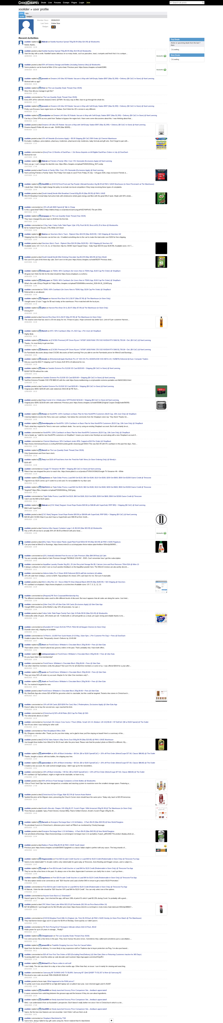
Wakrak (45, 42)
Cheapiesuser (47, 936)
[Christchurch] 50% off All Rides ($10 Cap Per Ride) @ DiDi (65, 713)
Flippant (45, 298)
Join (88, 3)
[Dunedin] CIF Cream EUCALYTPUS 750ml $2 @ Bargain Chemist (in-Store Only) (74, 627)
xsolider (27, 42)
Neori (44, 645)
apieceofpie (46, 753)
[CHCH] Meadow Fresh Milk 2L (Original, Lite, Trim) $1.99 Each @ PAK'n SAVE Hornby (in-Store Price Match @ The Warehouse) (92, 918)
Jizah (44, 681)
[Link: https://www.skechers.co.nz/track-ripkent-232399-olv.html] (161, 248)
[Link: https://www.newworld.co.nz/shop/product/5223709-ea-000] (161, 836)
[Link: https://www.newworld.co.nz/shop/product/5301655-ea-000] (161, 262)
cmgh (44, 868)
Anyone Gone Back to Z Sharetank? (57, 896)
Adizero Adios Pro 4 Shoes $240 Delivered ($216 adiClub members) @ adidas (72, 573)
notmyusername (48, 654)
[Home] (29, 2)
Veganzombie (47, 859)
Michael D (46, 963)
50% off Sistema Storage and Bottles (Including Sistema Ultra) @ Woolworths (71, 65)
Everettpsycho (47, 423)
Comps (66, 3)
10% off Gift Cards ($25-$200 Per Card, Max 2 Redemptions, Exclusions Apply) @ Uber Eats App (80, 704)
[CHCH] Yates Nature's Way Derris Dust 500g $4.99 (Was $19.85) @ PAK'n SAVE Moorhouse (77, 740)
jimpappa (45, 216)
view (21, 13)
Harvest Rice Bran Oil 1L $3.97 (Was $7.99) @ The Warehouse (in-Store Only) (80, 298)
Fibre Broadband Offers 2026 (54, 731)
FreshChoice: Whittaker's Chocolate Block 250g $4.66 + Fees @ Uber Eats (77, 645)
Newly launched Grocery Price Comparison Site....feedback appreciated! (79, 990)
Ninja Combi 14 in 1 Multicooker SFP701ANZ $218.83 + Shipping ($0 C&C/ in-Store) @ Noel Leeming (80, 400)
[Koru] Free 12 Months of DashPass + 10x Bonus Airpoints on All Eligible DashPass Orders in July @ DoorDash (85, 152)
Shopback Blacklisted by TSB (54, 1018)
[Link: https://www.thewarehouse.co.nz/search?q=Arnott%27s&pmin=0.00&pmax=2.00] (161, 813)
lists (27, 13)
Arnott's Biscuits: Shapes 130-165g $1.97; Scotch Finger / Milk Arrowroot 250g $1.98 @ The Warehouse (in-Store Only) (87, 808)
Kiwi (43, 88)
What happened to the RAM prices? (60, 981)
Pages (74, 3)
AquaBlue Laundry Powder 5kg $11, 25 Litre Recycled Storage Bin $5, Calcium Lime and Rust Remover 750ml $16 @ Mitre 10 (91, 564)
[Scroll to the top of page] (111, 1020)
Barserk (45, 822)
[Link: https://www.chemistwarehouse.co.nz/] (161, 143)
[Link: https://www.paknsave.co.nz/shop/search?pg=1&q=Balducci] (161, 850)
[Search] (203, 2)
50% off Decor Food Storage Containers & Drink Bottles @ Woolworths (69, 781)
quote (44, 672)
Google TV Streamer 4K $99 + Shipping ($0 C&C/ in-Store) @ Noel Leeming (72, 469)
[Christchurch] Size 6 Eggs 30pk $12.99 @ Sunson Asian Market (66, 794)
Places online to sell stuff (61, 963)
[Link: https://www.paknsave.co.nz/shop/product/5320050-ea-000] (161, 198)
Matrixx (45, 234)
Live (50, 3)
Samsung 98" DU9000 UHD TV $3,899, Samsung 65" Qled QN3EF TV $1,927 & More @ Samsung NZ (82, 973)
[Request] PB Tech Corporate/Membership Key (61, 596)
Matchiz (45, 340)
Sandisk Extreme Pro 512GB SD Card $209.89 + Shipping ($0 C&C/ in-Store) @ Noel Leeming (84, 368)
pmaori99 (45, 945)
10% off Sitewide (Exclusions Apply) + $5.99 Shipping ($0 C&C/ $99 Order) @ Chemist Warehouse (79, 138)
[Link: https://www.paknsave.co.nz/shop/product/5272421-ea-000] (161, 547)
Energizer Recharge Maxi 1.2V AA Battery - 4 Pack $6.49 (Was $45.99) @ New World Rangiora (87, 822)
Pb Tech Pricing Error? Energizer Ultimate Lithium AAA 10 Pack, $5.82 (69, 927)
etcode (44, 359)
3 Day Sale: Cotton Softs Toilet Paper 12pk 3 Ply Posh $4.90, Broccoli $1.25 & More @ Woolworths (80, 225)
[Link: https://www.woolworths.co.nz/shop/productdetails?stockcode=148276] (161, 533)
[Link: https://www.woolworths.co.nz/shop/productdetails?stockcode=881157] (161, 618)
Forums (57, 3)
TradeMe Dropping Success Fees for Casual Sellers (72, 945)
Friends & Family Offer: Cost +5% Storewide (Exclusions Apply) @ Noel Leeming (81, 161)
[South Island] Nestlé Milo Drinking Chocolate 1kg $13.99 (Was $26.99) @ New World (74, 257)
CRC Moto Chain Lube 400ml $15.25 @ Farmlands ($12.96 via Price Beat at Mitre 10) (74, 904)
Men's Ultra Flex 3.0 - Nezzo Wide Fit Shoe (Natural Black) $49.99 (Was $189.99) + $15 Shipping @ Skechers (83, 582)
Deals (43, 3)
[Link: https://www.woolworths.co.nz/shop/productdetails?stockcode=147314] (161, 56)
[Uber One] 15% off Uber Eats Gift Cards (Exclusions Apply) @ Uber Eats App (72, 604)
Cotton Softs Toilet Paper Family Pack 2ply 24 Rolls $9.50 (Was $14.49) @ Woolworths (75, 613)
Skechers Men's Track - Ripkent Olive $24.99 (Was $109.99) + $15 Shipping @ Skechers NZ (86, 234)
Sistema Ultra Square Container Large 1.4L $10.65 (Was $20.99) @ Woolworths (72, 528)
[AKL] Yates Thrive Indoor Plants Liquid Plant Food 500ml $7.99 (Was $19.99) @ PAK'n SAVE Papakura (81, 542)
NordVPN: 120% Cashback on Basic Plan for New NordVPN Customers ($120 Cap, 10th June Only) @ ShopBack (93, 414)
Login (81, 3)
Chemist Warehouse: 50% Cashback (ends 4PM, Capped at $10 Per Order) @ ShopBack (77, 441)
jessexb (45, 78)
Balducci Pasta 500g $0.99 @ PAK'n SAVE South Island (63, 845)
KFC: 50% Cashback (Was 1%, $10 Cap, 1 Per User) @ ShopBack (75, 331)
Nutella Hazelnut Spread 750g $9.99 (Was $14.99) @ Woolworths (75, 42)
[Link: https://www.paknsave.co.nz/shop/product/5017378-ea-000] (161, 744)
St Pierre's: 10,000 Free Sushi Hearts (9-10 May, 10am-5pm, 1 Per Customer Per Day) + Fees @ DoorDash (84, 636)
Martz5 (44, 331)
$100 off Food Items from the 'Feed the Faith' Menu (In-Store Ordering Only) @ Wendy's (82, 459)
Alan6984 (45, 184)
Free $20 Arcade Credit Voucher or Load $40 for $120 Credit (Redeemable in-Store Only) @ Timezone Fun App (97, 859)
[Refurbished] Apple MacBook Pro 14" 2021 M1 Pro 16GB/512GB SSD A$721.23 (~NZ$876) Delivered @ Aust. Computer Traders (99, 359)
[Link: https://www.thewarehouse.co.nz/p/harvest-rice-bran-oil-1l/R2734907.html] (161, 322)
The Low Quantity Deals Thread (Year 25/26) (65, 88)
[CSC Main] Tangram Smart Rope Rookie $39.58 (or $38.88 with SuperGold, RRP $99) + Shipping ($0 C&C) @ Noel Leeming (97, 505)
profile (22, 16)
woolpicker (46, 115)
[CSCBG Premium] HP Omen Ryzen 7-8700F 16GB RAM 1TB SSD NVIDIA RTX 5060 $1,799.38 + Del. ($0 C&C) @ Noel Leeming (101, 340)
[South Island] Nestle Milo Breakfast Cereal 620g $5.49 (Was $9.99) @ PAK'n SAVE (73, 193)
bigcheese (46, 478)
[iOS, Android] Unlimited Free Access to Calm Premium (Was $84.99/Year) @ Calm (74, 556)
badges (29, 16)
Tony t (44, 459)
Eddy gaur (46, 271)
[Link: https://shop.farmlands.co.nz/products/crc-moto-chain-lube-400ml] (161, 909)
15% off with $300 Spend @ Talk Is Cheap (59, 207)
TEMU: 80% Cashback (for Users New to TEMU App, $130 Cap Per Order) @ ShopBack (87, 271)
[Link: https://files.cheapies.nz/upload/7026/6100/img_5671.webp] (161, 175)
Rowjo (44, 414)
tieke (44, 368)
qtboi (44, 308)
